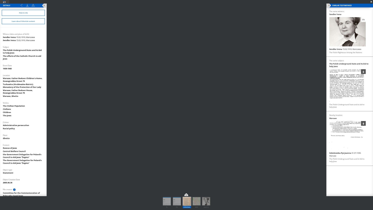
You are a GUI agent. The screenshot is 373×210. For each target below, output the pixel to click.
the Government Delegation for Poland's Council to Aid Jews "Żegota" (22, 156)
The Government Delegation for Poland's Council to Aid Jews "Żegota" (22, 161)
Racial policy (9, 128)
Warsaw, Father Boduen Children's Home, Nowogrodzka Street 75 (22, 79)
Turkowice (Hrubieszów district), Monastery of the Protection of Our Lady (22, 85)
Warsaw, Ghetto (10, 96)
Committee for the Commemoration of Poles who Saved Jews (21, 194)
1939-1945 (7, 68)
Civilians (7, 109)
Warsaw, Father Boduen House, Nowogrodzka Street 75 (18, 91)
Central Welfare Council (14, 151)
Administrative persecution (16, 125)
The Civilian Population (14, 106)
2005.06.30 (7, 182)
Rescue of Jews (10, 148)
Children (7, 112)
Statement (8, 173)
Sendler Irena (19, 37)
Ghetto (6, 138)
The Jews (7, 115)
